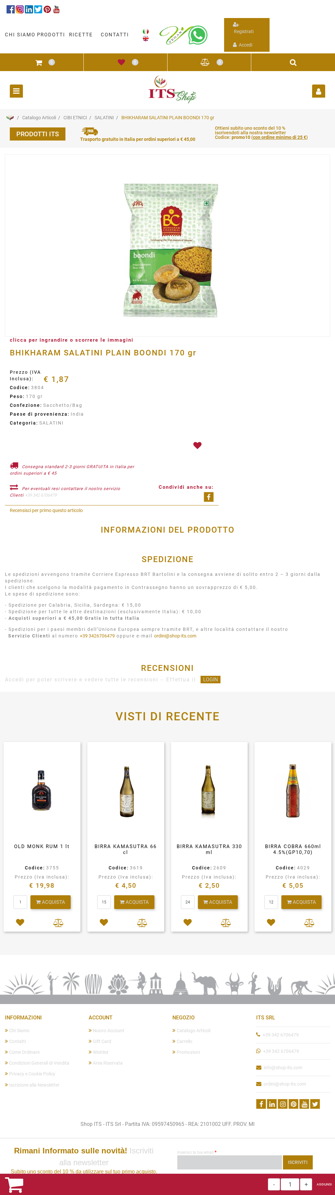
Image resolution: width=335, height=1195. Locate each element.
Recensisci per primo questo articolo (46, 510)
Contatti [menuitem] (17, 1041)
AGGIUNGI (324, 1184)
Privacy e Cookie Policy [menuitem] (32, 1073)
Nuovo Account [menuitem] (108, 1030)
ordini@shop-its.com (175, 635)
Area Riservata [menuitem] (108, 1063)
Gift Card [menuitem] (102, 1041)
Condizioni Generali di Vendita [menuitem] (39, 1063)
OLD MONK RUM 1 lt (42, 846)
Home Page (10, 117)
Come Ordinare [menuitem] (24, 1052)
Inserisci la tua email (197, 1152)
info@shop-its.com (283, 1067)
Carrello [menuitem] (184, 1041)
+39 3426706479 (97, 635)
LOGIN (210, 679)
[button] (167, 246)
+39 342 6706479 (41, 495)
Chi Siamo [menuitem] (19, 1030)
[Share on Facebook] (209, 497)
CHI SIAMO (20, 35)
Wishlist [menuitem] (101, 1052)
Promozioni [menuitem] (188, 1052)
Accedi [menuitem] (245, 44)
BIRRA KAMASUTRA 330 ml (209, 849)
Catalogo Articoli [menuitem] (193, 1030)
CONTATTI (115, 35)
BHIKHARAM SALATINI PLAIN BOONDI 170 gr (167, 117)
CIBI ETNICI (75, 117)
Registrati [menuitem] (243, 31)
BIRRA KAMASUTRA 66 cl (126, 849)
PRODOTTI (51, 35)
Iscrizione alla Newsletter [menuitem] (34, 1085)
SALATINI (104, 117)
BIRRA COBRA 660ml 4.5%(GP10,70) (293, 849)
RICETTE (81, 35)
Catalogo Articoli (39, 117)
